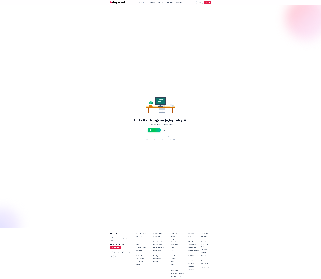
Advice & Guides (192, 258)
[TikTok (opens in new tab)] (122, 252)
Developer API (204, 263)
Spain (172, 264)
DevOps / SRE (139, 261)
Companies (152, 2)
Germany (173, 258)
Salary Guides (192, 244)
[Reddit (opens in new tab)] (111, 256)
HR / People (139, 256)
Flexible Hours (157, 250)
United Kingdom (175, 244)
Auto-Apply (204, 236)
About (202, 258)
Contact (203, 260)
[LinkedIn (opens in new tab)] (114, 252)
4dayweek (114, 234)
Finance (138, 253)
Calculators (204, 249)
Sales (137, 244)
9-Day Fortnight (157, 241)
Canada (173, 247)
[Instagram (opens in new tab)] (118, 252)
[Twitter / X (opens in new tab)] (111, 252)
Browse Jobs (155, 130)
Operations (139, 250)
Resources (179, 2)
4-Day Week (156, 236)
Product (138, 239)
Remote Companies (176, 276)
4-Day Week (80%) (158, 247)
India (172, 250)
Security (138, 264)
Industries (191, 263)
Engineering (139, 236)
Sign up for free (115, 247)
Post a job (203, 270)
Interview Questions (193, 250)
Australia (173, 256)
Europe (173, 239)
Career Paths (191, 266)
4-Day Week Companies (177, 273)
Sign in (199, 2)
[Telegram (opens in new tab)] (129, 252)
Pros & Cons (161, 2)
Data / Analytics (140, 258)
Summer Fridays (157, 253)
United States (174, 241)
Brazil (172, 261)
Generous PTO (157, 258)
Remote (173, 236)
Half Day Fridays (157, 244)
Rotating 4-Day (157, 256)
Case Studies (191, 260)
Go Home (168, 130)
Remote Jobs (160, 139)
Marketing (138, 241)
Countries (203, 255)
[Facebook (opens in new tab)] (125, 252)
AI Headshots (204, 239)
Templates (191, 272)
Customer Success (141, 247)
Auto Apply (170, 2)
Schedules (191, 269)
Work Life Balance (193, 241)
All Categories (139, 267)
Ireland (173, 253)
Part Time (155, 261)
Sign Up (207, 2)
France (173, 267)
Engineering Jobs (150, 139)
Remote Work (192, 239)
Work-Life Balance (158, 239)
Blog (174, 139)
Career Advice (192, 247)
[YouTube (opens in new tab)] (114, 256)
